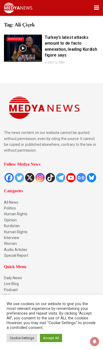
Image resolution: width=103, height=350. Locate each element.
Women (10, 243)
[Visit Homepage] (18, 8)
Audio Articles (15, 250)
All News (11, 202)
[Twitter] (19, 177)
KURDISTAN (15, 39)
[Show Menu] (96, 8)
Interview (11, 238)
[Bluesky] (91, 177)
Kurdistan (12, 226)
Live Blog (11, 284)
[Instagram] (40, 177)
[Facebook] (9, 177)
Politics (10, 208)
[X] (29, 177)
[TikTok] (50, 177)
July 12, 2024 (56, 62)
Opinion (10, 220)
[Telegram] (60, 177)
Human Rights (15, 214)
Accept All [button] (51, 338)
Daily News (13, 278)
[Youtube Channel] (71, 177)
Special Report (16, 255)
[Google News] (81, 177)
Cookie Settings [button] (22, 338)
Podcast (11, 290)
